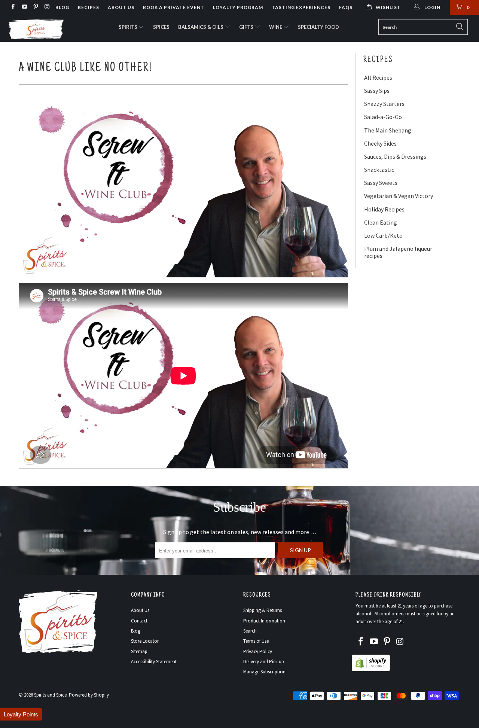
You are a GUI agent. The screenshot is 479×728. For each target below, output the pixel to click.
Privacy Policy (257, 651)
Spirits (128, 27)
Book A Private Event (173, 7)
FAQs (346, 7)
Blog (62, 7)
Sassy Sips (377, 90)
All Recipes (378, 77)
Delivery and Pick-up (263, 661)
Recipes (88, 7)
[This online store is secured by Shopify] (371, 669)
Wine (276, 27)
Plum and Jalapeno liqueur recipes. (398, 252)
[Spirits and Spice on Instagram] (46, 7)
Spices (161, 27)
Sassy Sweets (380, 182)
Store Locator (145, 641)
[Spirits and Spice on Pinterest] (35, 7)
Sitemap (139, 651)
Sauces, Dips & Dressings (395, 156)
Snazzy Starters (384, 103)
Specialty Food (318, 27)
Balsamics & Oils (201, 27)
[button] (21, 714)
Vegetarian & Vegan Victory (398, 195)
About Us (121, 7)
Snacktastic (379, 169)
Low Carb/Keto (383, 235)
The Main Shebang (387, 130)
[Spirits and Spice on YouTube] (24, 7)
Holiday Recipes (384, 209)
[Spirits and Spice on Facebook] (12, 7)
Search (250, 631)
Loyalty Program (238, 7)
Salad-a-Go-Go (383, 117)
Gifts (246, 27)
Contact (139, 621)
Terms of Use (256, 641)
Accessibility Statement (154, 661)
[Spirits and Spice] (42, 28)
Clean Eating (380, 222)
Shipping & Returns (262, 610)
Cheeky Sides (380, 143)
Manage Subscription (264, 671)
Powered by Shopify (89, 695)
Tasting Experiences (301, 7)
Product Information (264, 621)
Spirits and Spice (50, 695)
